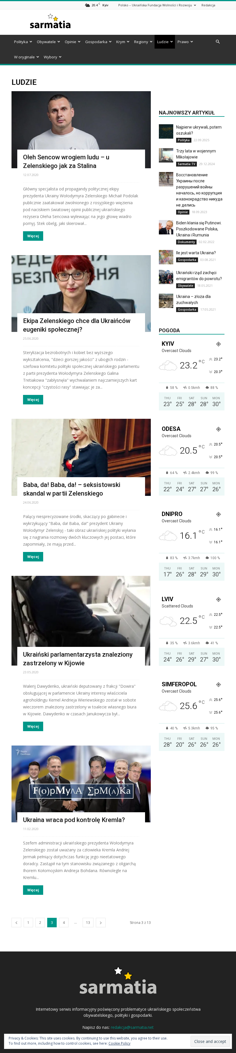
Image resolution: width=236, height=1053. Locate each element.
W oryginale (24, 57)
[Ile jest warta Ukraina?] (166, 257)
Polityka (21, 41)
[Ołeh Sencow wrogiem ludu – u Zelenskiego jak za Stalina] (81, 129)
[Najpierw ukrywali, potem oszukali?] (166, 131)
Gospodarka (96, 41)
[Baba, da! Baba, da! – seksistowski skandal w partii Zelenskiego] (81, 457)
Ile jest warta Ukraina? (196, 253)
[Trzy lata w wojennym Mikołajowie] (166, 155)
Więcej (33, 236)
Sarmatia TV (186, 164)
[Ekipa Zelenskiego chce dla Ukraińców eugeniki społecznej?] (81, 293)
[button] (217, 42)
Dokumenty (186, 242)
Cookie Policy (119, 1043)
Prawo (183, 41)
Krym (120, 41)
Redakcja (208, 5)
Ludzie (163, 41)
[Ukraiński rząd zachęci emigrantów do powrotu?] (166, 277)
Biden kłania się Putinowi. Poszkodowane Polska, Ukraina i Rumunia (199, 229)
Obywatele (46, 41)
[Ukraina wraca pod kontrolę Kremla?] (81, 784)
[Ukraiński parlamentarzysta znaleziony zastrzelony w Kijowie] (81, 621)
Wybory (50, 57)
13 (88, 922)
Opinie (70, 41)
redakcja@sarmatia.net (132, 1027)
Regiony (141, 41)
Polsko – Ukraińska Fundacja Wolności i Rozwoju (155, 5)
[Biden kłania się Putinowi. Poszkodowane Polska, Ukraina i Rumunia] (166, 227)
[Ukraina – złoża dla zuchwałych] (166, 301)
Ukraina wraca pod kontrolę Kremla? (74, 819)
